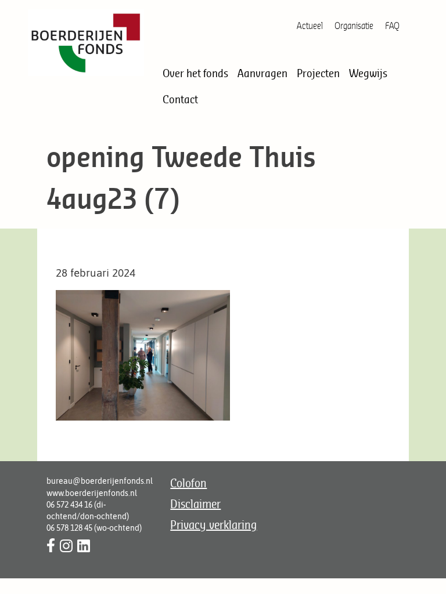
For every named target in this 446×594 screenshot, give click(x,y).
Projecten (318, 73)
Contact (180, 99)
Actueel (310, 25)
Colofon (188, 483)
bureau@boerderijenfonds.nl (99, 481)
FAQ (392, 25)
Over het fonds (195, 73)
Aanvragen (262, 73)
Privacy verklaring (213, 525)
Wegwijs (368, 73)
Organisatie (353, 25)
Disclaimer (195, 504)
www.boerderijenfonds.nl (91, 493)
